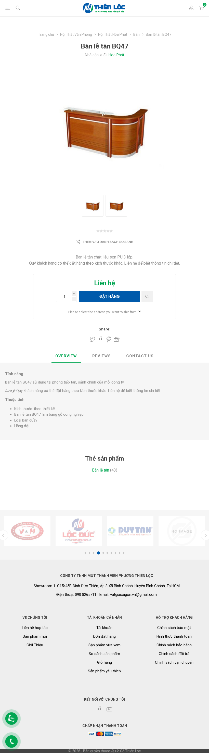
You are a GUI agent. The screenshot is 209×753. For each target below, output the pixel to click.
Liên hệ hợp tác (35, 627)
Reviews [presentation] (101, 356)
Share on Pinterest (108, 339)
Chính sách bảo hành (174, 645)
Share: (104, 329)
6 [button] (107, 553)
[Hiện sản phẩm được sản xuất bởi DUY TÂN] (79, 531)
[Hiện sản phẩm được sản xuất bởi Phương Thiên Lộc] (27, 531)
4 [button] (98, 552)
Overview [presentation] (66, 356)
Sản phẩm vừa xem (104, 645)
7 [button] (111, 553)
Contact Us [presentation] (140, 356)
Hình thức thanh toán (174, 636)
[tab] (66, 356)
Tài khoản (104, 627)
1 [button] (85, 553)
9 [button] (119, 553)
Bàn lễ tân (100, 470)
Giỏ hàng (104, 662)
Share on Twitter (92, 339)
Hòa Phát (116, 55)
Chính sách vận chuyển (174, 662)
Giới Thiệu (35, 645)
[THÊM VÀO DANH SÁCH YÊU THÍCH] (147, 296)
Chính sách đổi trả (174, 653)
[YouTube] (109, 709)
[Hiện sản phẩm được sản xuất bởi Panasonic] (182, 531)
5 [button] (103, 553)
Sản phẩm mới (35, 636)
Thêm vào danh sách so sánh (108, 242)
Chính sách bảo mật (174, 627)
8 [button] (115, 553)
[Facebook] (100, 709)
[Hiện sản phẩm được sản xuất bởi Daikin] (130, 531)
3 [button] (93, 553)
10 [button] (123, 553)
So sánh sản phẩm (104, 653)
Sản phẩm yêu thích (104, 671)
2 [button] (89, 553)
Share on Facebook (100, 339)
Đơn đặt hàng (104, 636)
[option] (27, 531)
